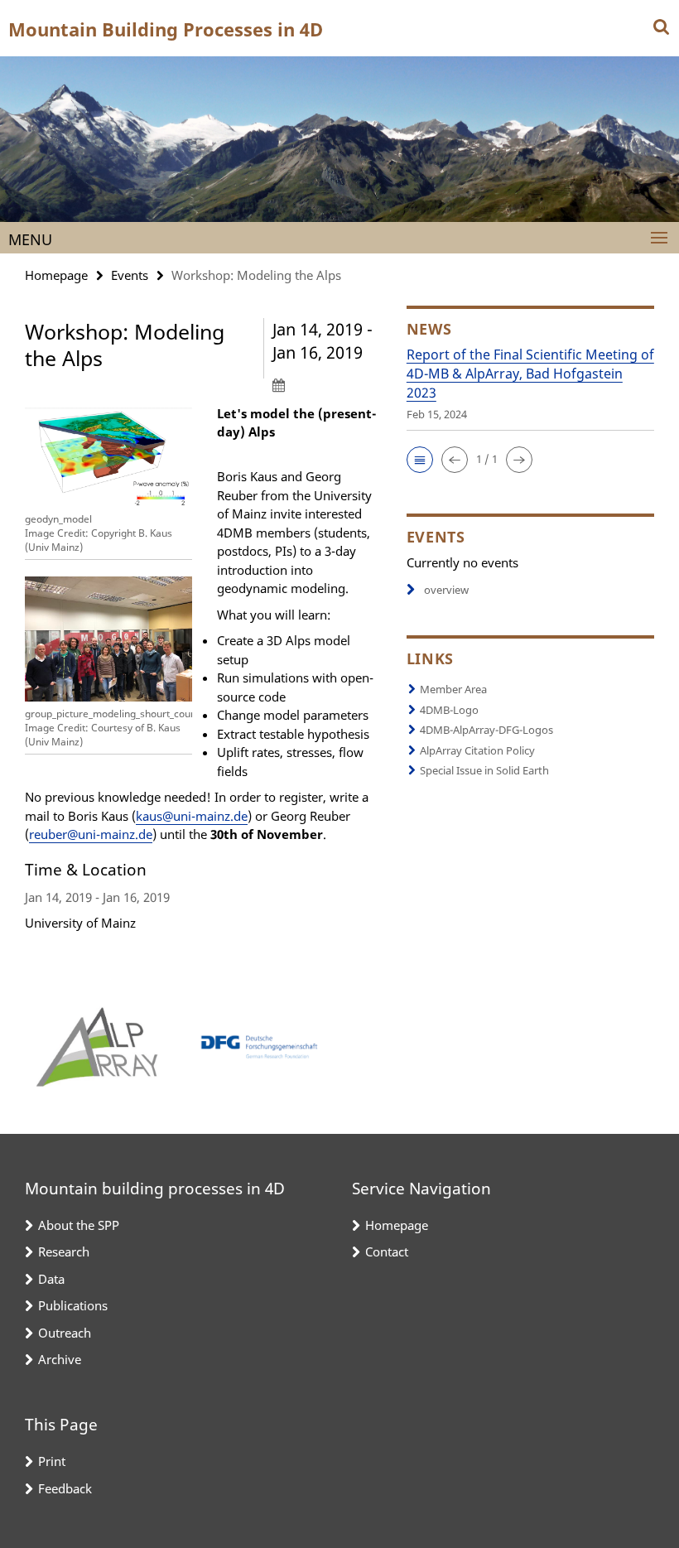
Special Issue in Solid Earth (484, 770)
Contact (386, 1251)
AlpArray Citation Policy (477, 750)
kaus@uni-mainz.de (192, 816)
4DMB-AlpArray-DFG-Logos (486, 729)
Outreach (64, 1332)
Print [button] (51, 1461)
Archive (59, 1359)
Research (63, 1251)
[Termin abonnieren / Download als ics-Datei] (327, 384)
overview (446, 589)
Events (129, 275)
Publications (73, 1305)
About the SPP (78, 1225)
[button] (420, 459)
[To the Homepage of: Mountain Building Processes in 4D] (339, 139)
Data (51, 1279)
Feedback (65, 1488)
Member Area (453, 689)
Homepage (56, 275)
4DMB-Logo (449, 709)
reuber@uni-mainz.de (90, 834)
